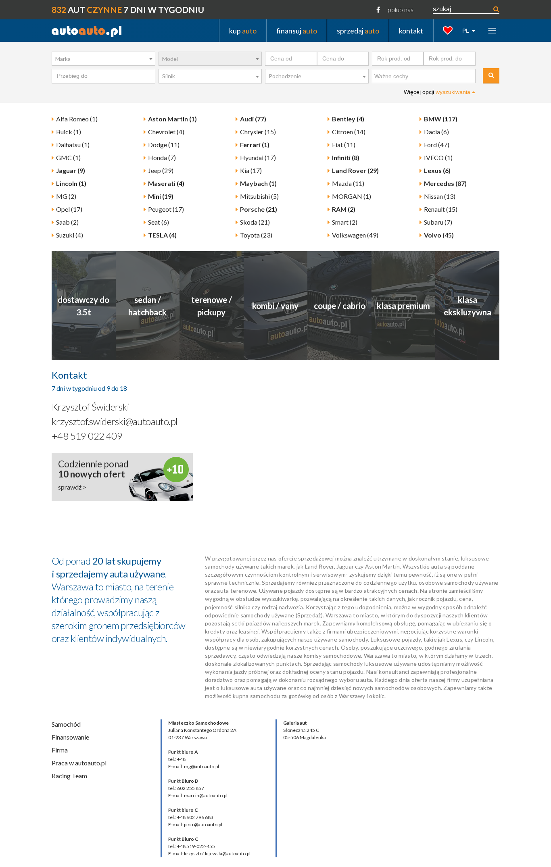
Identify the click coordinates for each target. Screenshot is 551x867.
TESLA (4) (162, 235)
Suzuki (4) (69, 235)
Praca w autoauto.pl (79, 763)
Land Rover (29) (355, 170)
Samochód (66, 724)
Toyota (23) (256, 235)
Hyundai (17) (258, 157)
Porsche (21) (258, 209)
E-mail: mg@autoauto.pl (193, 766)
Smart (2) (344, 222)
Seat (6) (158, 222)
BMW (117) (440, 119)
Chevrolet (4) (166, 131)
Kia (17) (251, 170)
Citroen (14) (348, 131)
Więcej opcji (438, 92)
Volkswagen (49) (355, 235)
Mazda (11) (348, 183)
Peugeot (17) (166, 209)
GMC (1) (68, 157)
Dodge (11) (163, 144)
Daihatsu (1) (73, 144)
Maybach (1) (258, 183)
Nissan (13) (439, 196)
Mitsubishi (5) (259, 196)
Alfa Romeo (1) (77, 119)
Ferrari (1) (254, 144)
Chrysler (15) (258, 131)
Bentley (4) (348, 119)
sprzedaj (358, 30)
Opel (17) (69, 209)
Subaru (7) (438, 222)
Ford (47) (436, 144)
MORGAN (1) (351, 196)
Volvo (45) (439, 235)
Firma (60, 750)
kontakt (411, 30)
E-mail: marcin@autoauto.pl (197, 795)
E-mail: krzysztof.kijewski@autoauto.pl (209, 853)
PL (466, 30)
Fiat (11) (343, 144)
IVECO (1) (438, 157)
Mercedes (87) (445, 183)
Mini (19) (160, 196)
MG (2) (66, 196)
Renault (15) (440, 209)
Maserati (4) (166, 183)
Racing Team (69, 775)
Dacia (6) (436, 131)
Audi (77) (253, 119)
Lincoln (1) (71, 183)
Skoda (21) (255, 222)
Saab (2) (67, 222)
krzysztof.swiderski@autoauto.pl (114, 421)
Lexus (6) (437, 170)
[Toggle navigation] (492, 30)
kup (243, 30)
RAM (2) (343, 209)
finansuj (296, 30)
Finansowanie (70, 737)
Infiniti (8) (345, 157)
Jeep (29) (160, 170)
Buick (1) (68, 131)
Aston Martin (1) (172, 119)
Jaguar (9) (70, 170)
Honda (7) (162, 157)
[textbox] (425, 76)
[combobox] (103, 59)
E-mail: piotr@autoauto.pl (195, 824)
